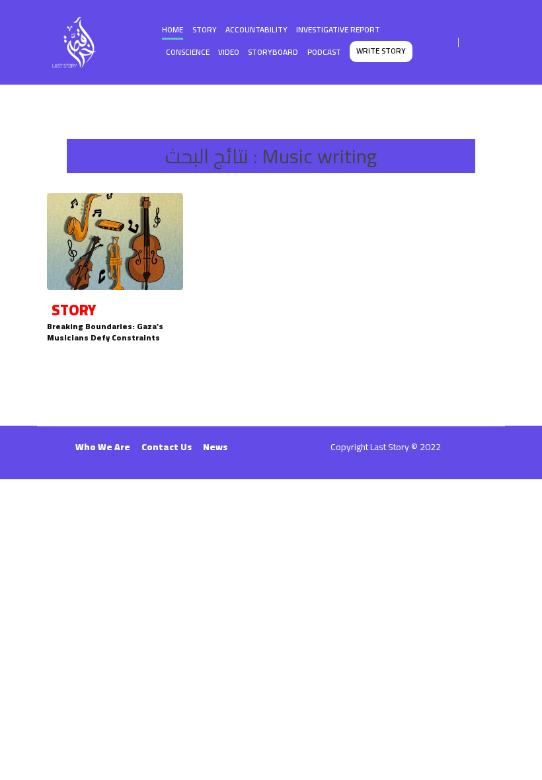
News (215, 446)
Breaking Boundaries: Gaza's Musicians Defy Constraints (105, 332)
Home (172, 29)
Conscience (188, 52)
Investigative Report (338, 29)
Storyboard (273, 52)
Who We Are (102, 446)
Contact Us (166, 446)
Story (204, 29)
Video (228, 52)
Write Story (381, 51)
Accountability (256, 29)
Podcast (324, 52)
